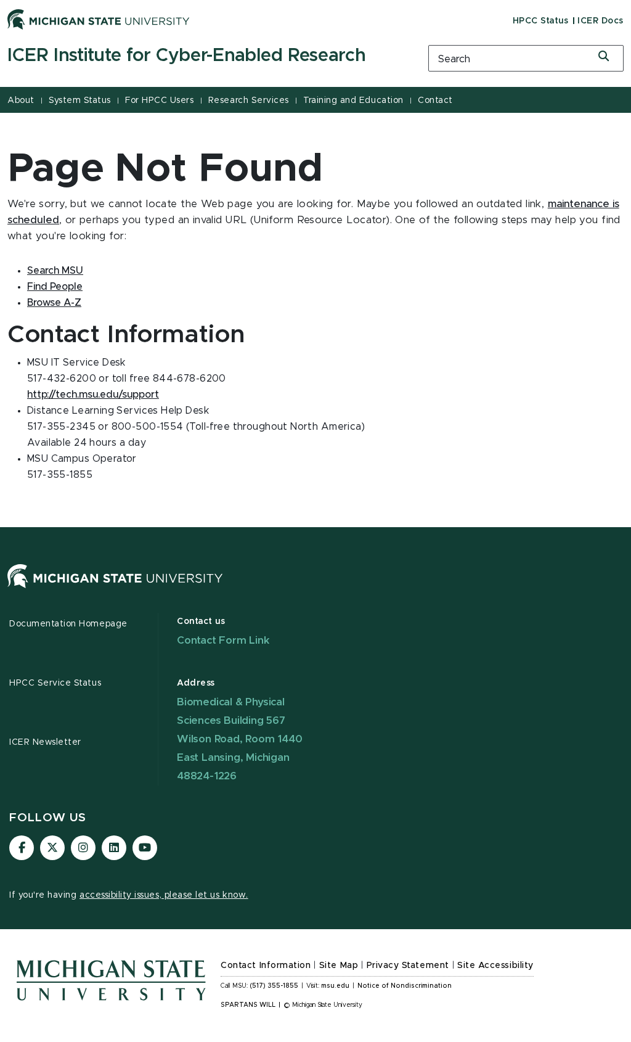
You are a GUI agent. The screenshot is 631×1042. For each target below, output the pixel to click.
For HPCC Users (159, 100)
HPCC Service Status (55, 683)
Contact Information (266, 965)
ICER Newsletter (45, 742)
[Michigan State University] (98, 19)
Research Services (248, 100)
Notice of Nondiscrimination (404, 986)
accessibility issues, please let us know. (163, 895)
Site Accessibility (495, 965)
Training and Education (353, 100)
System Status (80, 100)
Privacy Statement (408, 965)
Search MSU (55, 271)
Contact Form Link (223, 640)
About (21, 100)
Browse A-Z (54, 303)
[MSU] (115, 588)
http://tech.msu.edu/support (93, 395)
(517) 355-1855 (274, 986)
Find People (55, 287)
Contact (435, 100)
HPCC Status (541, 21)
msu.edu (335, 986)
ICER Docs (600, 21)
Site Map (338, 965)
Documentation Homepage (68, 624)
